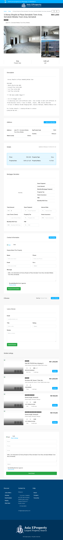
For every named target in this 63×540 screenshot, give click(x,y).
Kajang (6, 500)
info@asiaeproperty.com (24, 510)
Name (8, 255)
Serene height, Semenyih (31, 397)
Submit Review (12, 344)
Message (9, 269)
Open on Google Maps (50, 122)
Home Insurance (45, 214)
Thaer (27, 389)
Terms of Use (12, 285)
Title (8, 323)
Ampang (7, 495)
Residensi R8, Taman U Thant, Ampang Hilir (36, 380)
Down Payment (28, 207)
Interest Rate (44, 207)
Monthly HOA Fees (12, 221)
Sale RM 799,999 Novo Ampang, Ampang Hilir (37, 363)
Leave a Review (55, 298)
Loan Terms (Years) (12, 214)
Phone (34, 255)
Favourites (36, 498)
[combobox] (44, 266)
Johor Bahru (8, 492)
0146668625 (32, 1)
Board (35, 492)
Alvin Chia (28, 372)
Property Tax (27, 214)
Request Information (13, 288)
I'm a (34, 262)
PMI (25, 221)
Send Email (31, 473)
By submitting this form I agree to (17, 284)
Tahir (27, 406)
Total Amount (10, 207)
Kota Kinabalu (8, 498)
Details (55, 371)
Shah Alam (7, 503)
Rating (34, 323)
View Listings (52, 237)
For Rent (6, 19)
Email (8, 262)
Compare (36, 495)
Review (9, 330)
